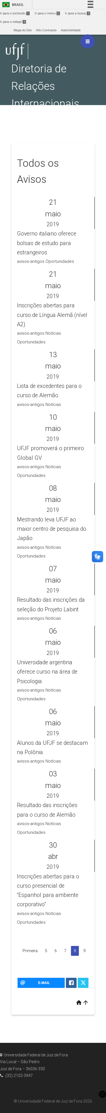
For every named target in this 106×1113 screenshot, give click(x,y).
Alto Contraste (46, 30)
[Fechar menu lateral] (88, 41)
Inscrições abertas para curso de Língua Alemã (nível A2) (52, 315)
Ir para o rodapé (12, 22)
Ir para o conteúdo (14, 13)
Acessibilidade (71, 30)
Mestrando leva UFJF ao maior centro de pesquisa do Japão (51, 529)
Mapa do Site (23, 30)
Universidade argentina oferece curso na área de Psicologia (47, 672)
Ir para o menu (47, 13)
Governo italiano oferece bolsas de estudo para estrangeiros (46, 243)
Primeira (30, 950)
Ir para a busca (77, 13)
